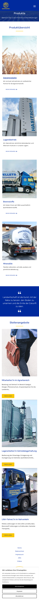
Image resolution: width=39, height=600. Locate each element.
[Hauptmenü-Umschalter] (34, 6)
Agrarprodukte (10, 78)
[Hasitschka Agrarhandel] (6, 5)
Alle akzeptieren (19, 586)
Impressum (19, 554)
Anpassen (19, 591)
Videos (19, 561)
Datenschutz (19, 551)
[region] (19, 583)
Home (20, 548)
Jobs (19, 558)
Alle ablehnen (19, 596)
